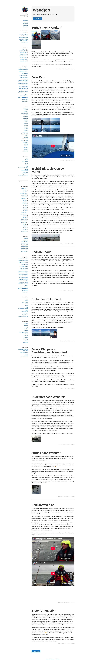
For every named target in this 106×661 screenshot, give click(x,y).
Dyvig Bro (26, 328)
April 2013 (26, 130)
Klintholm (26, 83)
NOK (26, 88)
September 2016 (24, 113)
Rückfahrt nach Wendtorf (48, 397)
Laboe (20, 85)
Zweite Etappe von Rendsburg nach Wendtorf (49, 351)
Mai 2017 (26, 109)
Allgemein (62, 160)
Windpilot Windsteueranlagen (24, 356)
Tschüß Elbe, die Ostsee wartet (48, 170)
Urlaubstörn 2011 (61, 496)
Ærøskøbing (25, 342)
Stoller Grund (22, 91)
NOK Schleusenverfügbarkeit (23, 167)
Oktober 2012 (25, 132)
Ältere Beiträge (37, 18)
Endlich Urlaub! (42, 252)
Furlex (24, 269)
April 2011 (26, 149)
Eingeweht (25, 73)
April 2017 (26, 111)
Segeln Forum (25, 174)
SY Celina (26, 22)
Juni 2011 (26, 145)
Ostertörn (38, 77)
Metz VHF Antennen (24, 352)
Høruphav (26, 330)
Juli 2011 (26, 144)
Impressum (25, 26)
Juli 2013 (26, 125)
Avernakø (26, 323)
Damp (21, 71)
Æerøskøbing (24, 101)
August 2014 (25, 118)
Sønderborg (20, 92)
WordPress (58, 659)
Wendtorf (24, 97)
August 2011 (25, 142)
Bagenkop (26, 325)
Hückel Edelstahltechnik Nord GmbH (23, 350)
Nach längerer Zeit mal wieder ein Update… (23, 40)
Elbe (20, 75)
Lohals (25, 85)
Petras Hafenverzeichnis (24, 170)
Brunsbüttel (22, 69)
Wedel (26, 340)
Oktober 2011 (25, 139)
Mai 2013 (26, 128)
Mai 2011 (26, 147)
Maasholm (22, 86)
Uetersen (24, 283)
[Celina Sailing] (25, 12)
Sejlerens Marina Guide (23, 175)
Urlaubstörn (25, 33)
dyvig (24, 71)
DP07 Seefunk (25, 161)
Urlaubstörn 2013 (23, 54)
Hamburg (20, 80)
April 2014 (26, 121)
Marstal (21, 88)
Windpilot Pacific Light (23, 37)
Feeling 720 (24, 75)
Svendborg (26, 91)
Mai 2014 (26, 120)
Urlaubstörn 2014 (22, 55)
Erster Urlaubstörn (44, 610)
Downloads (25, 23)
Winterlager (25, 99)
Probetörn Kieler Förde (47, 299)
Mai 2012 (26, 137)
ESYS (26, 164)
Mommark (26, 335)
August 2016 (25, 114)
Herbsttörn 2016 (24, 42)
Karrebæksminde (22, 272)
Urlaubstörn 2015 (23, 57)
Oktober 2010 (25, 151)
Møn (24, 88)
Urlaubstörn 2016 (23, 59)
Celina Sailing (24, 13)
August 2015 (25, 116)
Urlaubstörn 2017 (23, 61)
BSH (27, 158)
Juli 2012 (26, 135)
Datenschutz (25, 25)
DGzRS (26, 159)
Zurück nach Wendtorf (46, 27)
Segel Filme (25, 172)
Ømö (27, 101)
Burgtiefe (26, 69)
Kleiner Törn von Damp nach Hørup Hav (23, 35)
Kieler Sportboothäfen (23, 332)
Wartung (23, 95)
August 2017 (25, 108)
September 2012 (24, 133)
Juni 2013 (26, 126)
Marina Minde (26, 86)
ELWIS (26, 163)
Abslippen (20, 67)
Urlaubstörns (25, 20)
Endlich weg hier (43, 505)
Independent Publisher (50, 659)
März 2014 (26, 123)
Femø (23, 77)
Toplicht (26, 354)
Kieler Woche (23, 83)
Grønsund (26, 269)
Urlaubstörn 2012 (62, 290)
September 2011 (24, 140)
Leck (22, 85)
